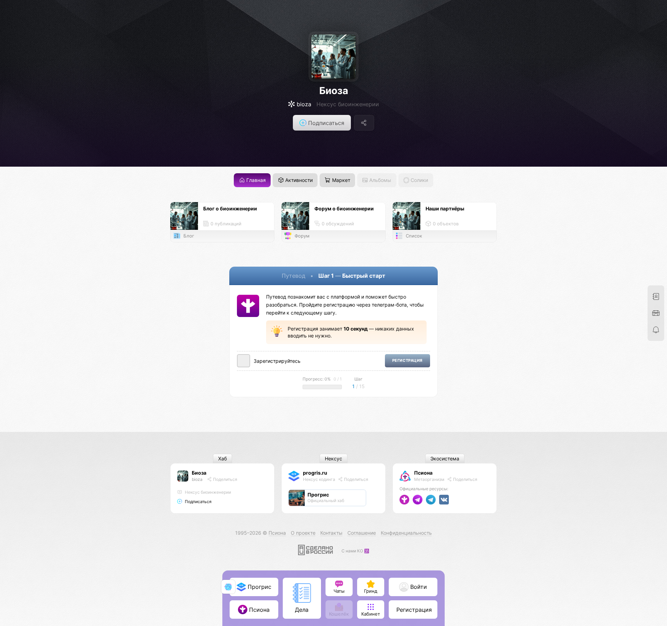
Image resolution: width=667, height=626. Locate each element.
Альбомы (379, 180)
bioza (197, 479)
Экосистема (444, 459)
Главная (255, 180)
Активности (298, 180)
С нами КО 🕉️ (355, 550)
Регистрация (407, 360)
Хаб (222, 459)
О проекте (303, 533)
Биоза (333, 90)
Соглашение (361, 533)
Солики (418, 180)
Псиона (423, 473)
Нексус (333, 459)
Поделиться (224, 479)
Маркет (340, 180)
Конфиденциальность (406, 533)
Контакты (331, 533)
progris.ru (315, 473)
